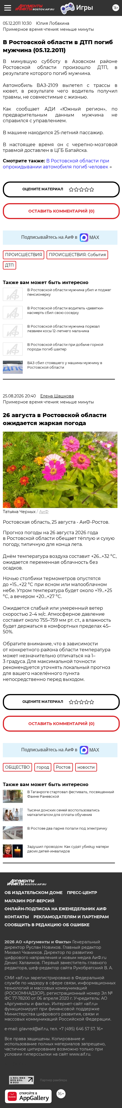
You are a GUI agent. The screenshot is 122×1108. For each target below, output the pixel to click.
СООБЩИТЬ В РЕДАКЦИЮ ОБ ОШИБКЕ (47, 924)
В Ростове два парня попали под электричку (67, 828)
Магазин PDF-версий (29, 900)
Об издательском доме (33, 892)
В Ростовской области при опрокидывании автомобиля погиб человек (56, 164)
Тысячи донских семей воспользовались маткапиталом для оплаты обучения (63, 812)
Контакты (17, 916)
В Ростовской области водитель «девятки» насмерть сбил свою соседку (65, 310)
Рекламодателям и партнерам (71, 916)
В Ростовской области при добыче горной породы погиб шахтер (65, 346)
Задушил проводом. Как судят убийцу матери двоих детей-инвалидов (68, 848)
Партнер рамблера (53, 1080)
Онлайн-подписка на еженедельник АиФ (55, 908)
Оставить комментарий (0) (61, 211)
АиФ (44, 511)
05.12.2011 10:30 (17, 23)
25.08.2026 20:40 (19, 396)
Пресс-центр (82, 892)
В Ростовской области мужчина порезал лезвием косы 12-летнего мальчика (63, 328)
